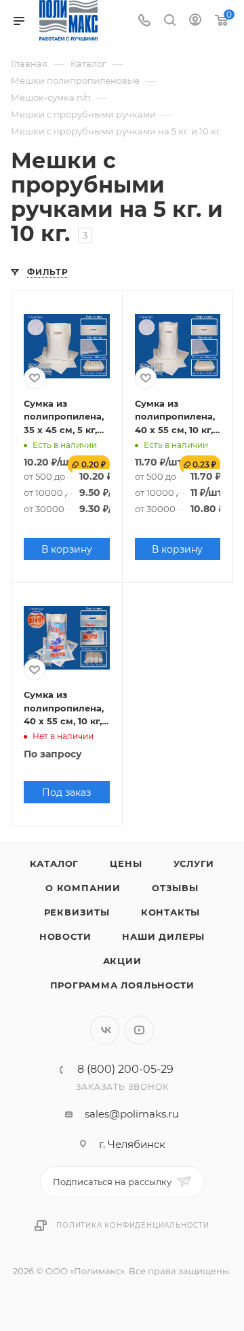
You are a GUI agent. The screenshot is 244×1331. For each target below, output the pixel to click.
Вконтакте (104, 1030)
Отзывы (175, 887)
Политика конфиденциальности (132, 1225)
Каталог (54, 863)
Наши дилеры (163, 936)
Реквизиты (77, 912)
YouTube (139, 1030)
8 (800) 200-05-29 (125, 1069)
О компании (83, 887)
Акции (122, 960)
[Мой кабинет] (195, 21)
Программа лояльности (122, 985)
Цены (126, 863)
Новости (65, 936)
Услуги (194, 863)
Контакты (170, 912)
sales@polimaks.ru (132, 1113)
